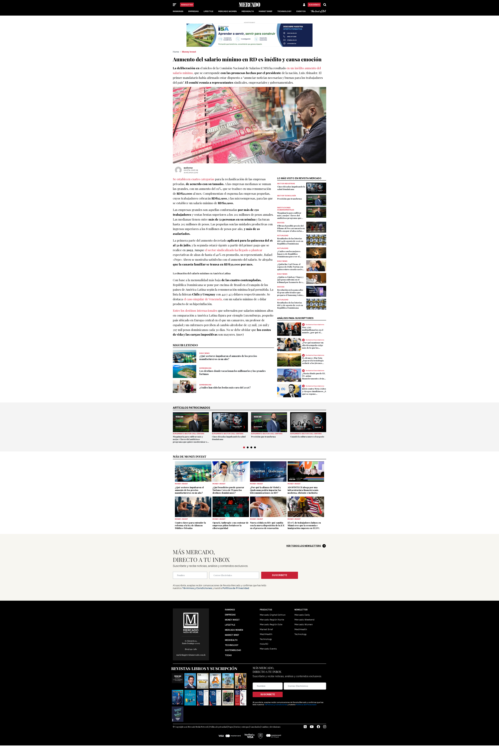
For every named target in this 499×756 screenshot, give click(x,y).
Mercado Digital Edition (272, 615)
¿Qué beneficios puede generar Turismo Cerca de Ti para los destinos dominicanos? (228, 490)
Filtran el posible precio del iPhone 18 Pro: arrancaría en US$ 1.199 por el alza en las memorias (291, 229)
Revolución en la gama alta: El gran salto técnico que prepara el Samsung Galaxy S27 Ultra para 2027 (290, 294)
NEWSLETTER (301, 609)
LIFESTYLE (230, 625)
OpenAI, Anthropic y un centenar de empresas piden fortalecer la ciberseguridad (230, 525)
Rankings (178, 11)
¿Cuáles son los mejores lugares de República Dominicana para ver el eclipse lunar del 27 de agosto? (288, 256)
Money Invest (189, 51)
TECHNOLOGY (231, 645)
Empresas (193, 11)
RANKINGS (230, 609)
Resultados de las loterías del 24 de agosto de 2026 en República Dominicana (290, 241)
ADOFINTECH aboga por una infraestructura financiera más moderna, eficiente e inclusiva (303, 490)
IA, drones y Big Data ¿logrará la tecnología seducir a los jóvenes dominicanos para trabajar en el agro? (313, 363)
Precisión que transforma (289, 198)
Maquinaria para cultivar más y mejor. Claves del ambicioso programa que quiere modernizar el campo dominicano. (291, 218)
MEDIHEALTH (231, 640)
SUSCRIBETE (279, 575)
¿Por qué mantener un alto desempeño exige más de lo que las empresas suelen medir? (314, 346)
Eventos (301, 11)
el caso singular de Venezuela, (203, 299)
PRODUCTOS (266, 609)
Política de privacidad (218, 727)
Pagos (230, 727)
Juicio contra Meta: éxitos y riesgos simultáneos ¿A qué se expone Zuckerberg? (314, 392)
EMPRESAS (230, 615)
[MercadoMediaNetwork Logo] (190, 622)
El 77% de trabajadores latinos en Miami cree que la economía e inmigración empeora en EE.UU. (304, 525)
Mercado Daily (302, 615)
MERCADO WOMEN (234, 630)
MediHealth (248, 11)
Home (176, 51)
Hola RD (264, 644)
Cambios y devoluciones (270, 727)
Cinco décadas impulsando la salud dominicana (291, 188)
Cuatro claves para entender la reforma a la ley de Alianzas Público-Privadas (190, 525)
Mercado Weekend (304, 619)
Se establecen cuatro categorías (193, 179)
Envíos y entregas (241, 727)
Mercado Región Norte (272, 619)
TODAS (228, 655)
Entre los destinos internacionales (195, 310)
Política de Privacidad (235, 588)
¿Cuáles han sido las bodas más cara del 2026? (225, 387)
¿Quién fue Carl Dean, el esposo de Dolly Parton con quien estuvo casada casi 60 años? (290, 268)
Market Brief (265, 11)
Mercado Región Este (271, 624)
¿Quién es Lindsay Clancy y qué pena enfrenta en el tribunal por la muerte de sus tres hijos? (291, 281)
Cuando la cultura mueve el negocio (307, 436)
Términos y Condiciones (197, 588)
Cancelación (255, 727)
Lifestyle (208, 11)
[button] (244, 447)
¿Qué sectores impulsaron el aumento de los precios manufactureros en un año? (228, 357)
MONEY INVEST (232, 620)
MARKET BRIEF (232, 635)
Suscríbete (314, 5)
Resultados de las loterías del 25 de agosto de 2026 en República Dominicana (290, 305)
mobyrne (188, 167)
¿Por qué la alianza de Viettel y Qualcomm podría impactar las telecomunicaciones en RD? (265, 490)
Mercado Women (227, 11)
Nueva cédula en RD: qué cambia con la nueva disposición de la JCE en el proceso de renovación (267, 525)
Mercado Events (268, 648)
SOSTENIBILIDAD (233, 650)
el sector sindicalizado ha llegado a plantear (233, 250)
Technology (284, 11)
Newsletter (187, 5)
